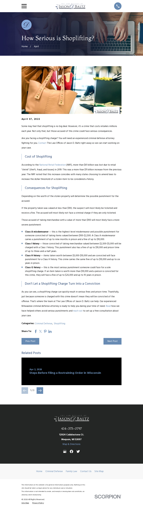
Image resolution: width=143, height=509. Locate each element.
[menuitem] (25, 503)
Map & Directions (71, 444)
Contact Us (85, 471)
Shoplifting (59, 324)
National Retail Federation (52, 165)
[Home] (70, 6)
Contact (42, 143)
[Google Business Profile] (64, 451)
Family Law (71, 471)
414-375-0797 (71, 428)
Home (39, 471)
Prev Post (30, 341)
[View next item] (40, 390)
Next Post (112, 341)
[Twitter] (78, 451)
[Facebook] (71, 451)
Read (108, 306)
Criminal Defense (43, 324)
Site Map (99, 471)
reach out (78, 311)
